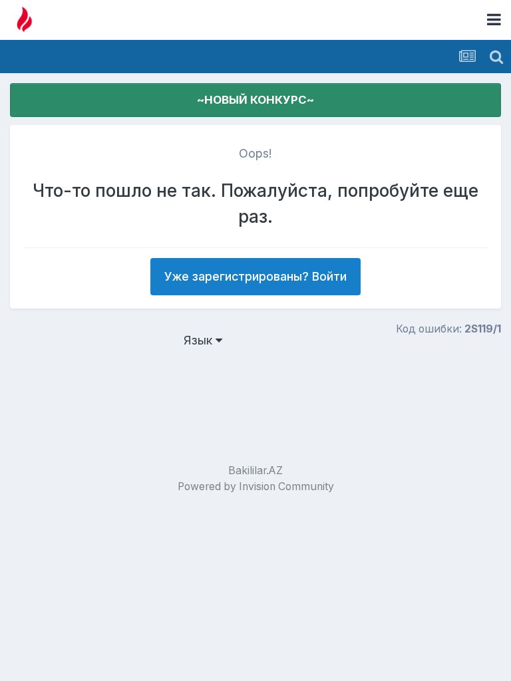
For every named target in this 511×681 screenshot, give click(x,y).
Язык (200, 340)
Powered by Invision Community (256, 486)
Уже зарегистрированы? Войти (255, 276)
